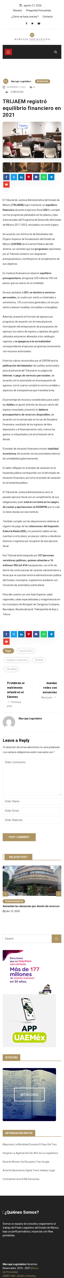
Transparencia (14, 901)
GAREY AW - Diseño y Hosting (19, 1275)
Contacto (47, 16)
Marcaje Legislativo (21, 81)
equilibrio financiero (17, 660)
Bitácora (42, 81)
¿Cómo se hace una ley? (24, 16)
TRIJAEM (11, 669)
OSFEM (39, 660)
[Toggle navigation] (8, 52)
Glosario (17, 10)
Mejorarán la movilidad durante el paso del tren (30, 1144)
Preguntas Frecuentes (38, 10)
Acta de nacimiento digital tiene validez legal (29, 1170)
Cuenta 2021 (26, 650)
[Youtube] (39, 23)
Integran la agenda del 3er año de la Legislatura (30, 1153)
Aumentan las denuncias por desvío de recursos (31, 906)
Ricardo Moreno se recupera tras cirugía (26, 1161)
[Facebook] (26, 23)
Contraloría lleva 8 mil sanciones (21, 1179)
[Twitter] (32, 23)
